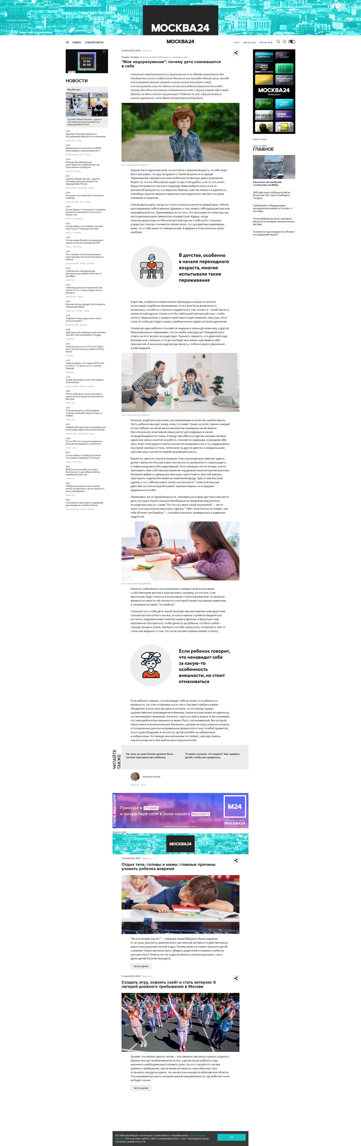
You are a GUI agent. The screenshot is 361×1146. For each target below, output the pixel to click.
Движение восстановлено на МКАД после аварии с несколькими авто (83, 149)
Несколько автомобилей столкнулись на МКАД (85, 197)
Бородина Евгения (151, 776)
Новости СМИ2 (119, 832)
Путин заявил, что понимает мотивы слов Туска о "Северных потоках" (84, 227)
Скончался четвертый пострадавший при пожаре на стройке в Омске (84, 504)
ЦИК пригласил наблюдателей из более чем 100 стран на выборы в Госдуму (85, 334)
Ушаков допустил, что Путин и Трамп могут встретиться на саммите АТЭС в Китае (85, 349)
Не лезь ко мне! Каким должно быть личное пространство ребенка (149, 755)
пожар (82, 263)
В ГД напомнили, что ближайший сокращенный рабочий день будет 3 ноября (84, 413)
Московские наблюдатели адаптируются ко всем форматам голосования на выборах (82, 165)
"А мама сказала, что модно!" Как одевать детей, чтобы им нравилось (212, 755)
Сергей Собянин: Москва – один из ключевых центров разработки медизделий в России (84, 122)
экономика (82, 188)
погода (79, 311)
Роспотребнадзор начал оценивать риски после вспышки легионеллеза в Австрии (84, 396)
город (79, 141)
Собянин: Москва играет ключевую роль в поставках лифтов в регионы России (86, 428)
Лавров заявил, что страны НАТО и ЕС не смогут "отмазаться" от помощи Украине (85, 366)
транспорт (70, 141)
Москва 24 (180, 41)
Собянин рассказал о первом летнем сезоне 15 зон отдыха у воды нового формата (84, 290)
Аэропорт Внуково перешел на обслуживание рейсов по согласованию (86, 135)
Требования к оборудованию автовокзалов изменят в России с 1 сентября (83, 273)
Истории (135, 57)
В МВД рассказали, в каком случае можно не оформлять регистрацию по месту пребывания (85, 489)
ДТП (82, 155)
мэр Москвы (71, 188)
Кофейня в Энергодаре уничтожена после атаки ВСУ (84, 319)
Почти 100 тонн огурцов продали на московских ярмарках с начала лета (84, 442)
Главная (125, 57)
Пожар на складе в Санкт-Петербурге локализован (85, 381)
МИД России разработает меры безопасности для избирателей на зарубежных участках (83, 472)
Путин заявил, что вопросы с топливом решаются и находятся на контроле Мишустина (85, 212)
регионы (90, 263)
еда (74, 448)
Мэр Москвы (74, 89)
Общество (146, 50)
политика (70, 171)
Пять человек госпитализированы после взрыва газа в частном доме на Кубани (84, 257)
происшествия (72, 155)
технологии (82, 434)
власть (69, 219)
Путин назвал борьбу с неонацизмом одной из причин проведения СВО (84, 241)
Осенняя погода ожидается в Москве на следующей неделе (85, 305)
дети (143, 785)
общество (70, 311)
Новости (77, 81)
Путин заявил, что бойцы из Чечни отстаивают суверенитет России (83, 456)
